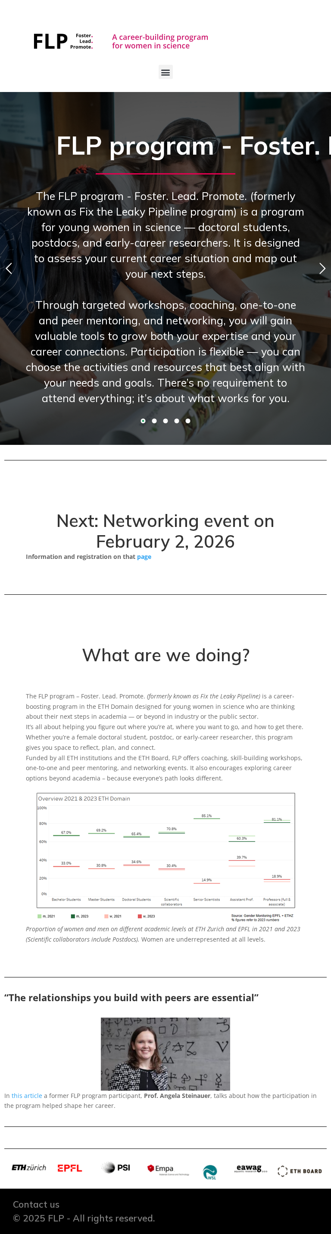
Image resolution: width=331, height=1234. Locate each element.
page (145, 556)
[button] (166, 72)
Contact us (36, 1204)
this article (27, 1095)
